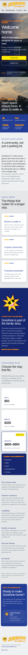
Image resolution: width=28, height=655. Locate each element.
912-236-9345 (13, 617)
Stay (3, 10)
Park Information (10, 10)
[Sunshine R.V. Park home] (14, 4)
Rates (25, 10)
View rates (14, 58)
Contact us (14, 63)
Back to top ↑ (5, 650)
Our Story (19, 10)
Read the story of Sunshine (11, 349)
